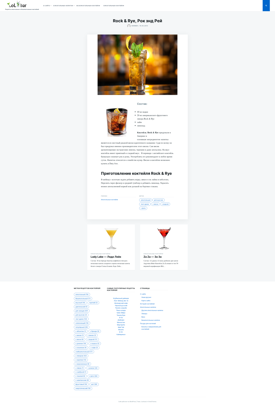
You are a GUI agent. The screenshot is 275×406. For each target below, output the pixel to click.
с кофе (94, 347)
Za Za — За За (153, 256)
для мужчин (158, 200)
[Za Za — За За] (164, 236)
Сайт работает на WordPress (127, 401)
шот (94, 384)
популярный (82, 327)
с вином (80, 335)
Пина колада (121, 310)
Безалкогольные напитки (150, 320)
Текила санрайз (121, 308)
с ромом (92, 368)
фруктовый (81, 384)
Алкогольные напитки (63, 5)
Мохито (121, 330)
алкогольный (145, 200)
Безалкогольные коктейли (88, 5)
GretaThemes (152, 401)
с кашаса (94, 343)
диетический (81, 307)
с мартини (81, 360)
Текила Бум (121, 315)
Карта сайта (145, 300)
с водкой (165, 204)
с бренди (94, 331)
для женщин (82, 311)
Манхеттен (121, 322)
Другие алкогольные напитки (152, 310)
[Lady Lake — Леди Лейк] (111, 236)
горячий (93, 303)
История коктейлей (147, 304)
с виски (155, 204)
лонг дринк (145, 204)
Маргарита (121, 325)
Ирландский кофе (121, 303)
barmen (135, 26)
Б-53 (121, 317)
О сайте (46, 5)
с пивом (80, 368)
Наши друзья (146, 297)
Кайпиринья (121, 334)
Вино (143, 317)
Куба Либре (121, 313)
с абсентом (81, 331)
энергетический (83, 388)
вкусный (80, 303)
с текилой (80, 376)
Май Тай (121, 327)
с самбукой (81, 372)
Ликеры (144, 313)
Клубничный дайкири (121, 298)
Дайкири (121, 320)
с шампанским (82, 380)
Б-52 (121, 332)
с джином (81, 343)
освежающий (82, 323)
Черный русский (121, 305)
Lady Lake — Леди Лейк (106, 256)
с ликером (81, 356)
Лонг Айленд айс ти (121, 301)
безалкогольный (83, 298)
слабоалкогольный (84, 352)
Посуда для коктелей (148, 323)
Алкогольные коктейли (113, 5)
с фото (143, 208)
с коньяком (81, 347)
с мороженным (82, 364)
